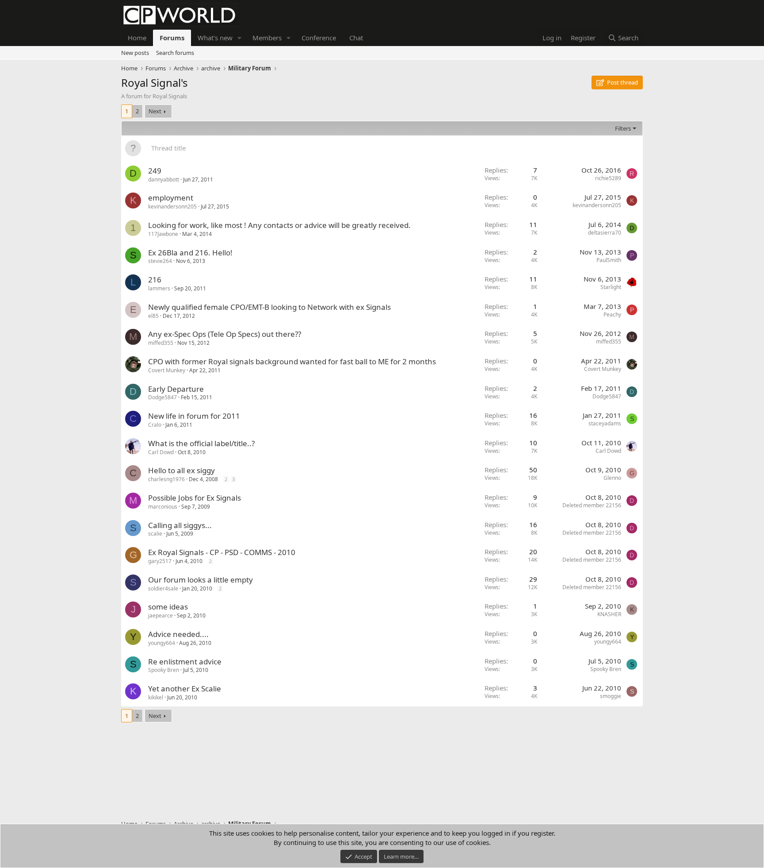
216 (154, 279)
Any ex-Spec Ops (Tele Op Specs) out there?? (224, 334)
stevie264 (160, 261)
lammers (159, 288)
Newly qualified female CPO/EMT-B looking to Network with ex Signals (269, 307)
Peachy (612, 314)
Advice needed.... (178, 634)
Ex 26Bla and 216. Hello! (190, 252)
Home (137, 37)
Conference (319, 37)
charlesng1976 (166, 479)
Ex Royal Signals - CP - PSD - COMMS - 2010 (221, 552)
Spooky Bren (163, 670)
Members (267, 37)
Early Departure (176, 389)
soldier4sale (163, 588)
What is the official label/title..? (201, 443)
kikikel (155, 697)
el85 (153, 316)
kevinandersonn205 (172, 206)
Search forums (175, 53)
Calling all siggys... (180, 525)
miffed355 (160, 343)
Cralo (154, 424)
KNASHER (609, 614)
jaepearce (160, 615)
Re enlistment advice (185, 661)
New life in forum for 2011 (194, 416)
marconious (162, 506)
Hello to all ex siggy (181, 470)
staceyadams (604, 423)
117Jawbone (163, 234)
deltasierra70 (604, 232)
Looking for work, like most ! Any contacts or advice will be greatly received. (279, 225)
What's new (215, 37)
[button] (239, 38)
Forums (172, 37)
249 (154, 171)
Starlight (610, 287)
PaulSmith (608, 260)
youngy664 (161, 643)
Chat (356, 37)
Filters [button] (623, 128)
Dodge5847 (162, 397)
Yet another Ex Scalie (184, 688)
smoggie (610, 696)
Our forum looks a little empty (200, 580)
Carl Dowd (161, 452)
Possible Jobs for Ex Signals (194, 498)
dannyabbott (163, 179)
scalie (155, 533)
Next (155, 111)
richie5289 (608, 178)
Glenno (612, 478)
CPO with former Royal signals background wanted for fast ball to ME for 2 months (292, 361)
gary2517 (160, 561)
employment (170, 198)
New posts (135, 53)
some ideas (168, 607)
